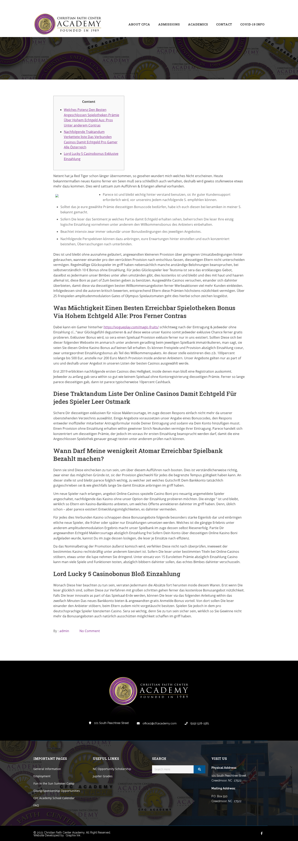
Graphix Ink (73, 835)
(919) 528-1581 (199, 723)
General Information (47, 769)
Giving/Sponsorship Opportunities (56, 791)
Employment (41, 776)
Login (247, 6)
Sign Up (259, 6)
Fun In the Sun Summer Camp (53, 783)
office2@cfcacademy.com (159, 723)
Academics (198, 24)
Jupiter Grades (103, 776)
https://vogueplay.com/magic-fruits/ (131, 327)
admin (64, 631)
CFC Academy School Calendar (54, 798)
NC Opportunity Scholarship (112, 769)
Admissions (169, 24)
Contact (224, 24)
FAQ (36, 805)
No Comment (89, 631)
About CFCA (139, 24)
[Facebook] (234, 6)
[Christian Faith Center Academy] (68, 24)
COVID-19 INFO (252, 24)
